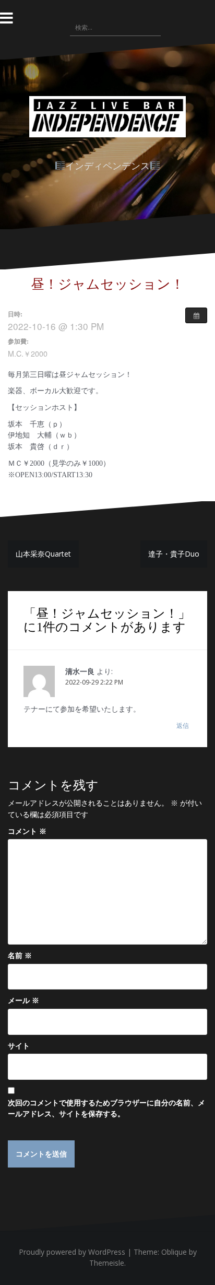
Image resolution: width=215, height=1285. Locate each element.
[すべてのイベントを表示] (196, 315)
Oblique (174, 1252)
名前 (20, 955)
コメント (27, 831)
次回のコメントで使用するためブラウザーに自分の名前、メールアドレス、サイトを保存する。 (106, 1108)
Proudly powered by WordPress (72, 1252)
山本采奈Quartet (43, 554)
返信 (182, 725)
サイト (19, 1046)
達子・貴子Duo (173, 554)
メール (23, 1000)
